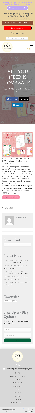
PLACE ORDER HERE (11, 197)
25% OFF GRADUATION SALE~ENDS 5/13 (17, 282)
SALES (11, 208)
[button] (17, 8)
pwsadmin (19, 89)
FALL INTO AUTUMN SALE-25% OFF (15, 266)
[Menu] (31, 44)
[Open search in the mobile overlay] (17, 38)
